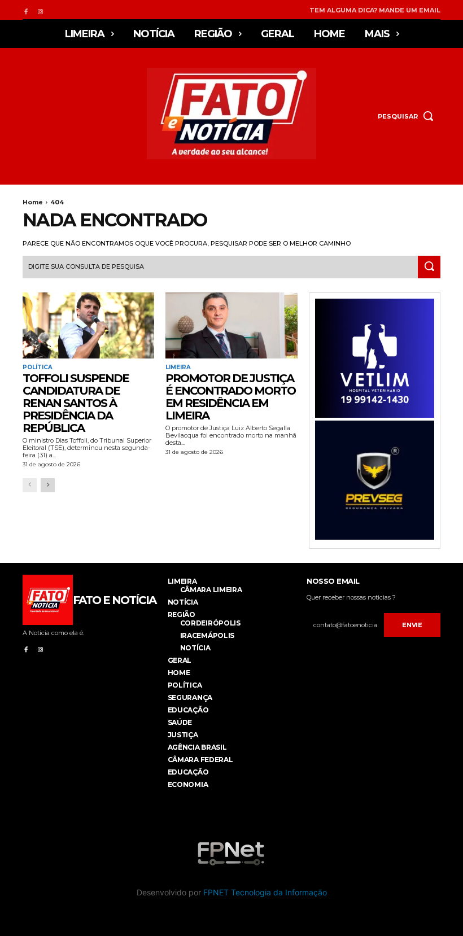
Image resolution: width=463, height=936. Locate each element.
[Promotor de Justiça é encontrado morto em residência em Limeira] (231, 325)
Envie (412, 625)
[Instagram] (40, 10)
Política (38, 367)
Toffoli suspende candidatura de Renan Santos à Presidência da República (76, 403)
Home (33, 202)
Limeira (178, 367)
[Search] (429, 267)
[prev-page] (30, 485)
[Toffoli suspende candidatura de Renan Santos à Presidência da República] (88, 325)
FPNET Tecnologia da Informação (265, 892)
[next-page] (48, 485)
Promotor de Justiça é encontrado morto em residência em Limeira (230, 396)
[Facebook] (25, 10)
